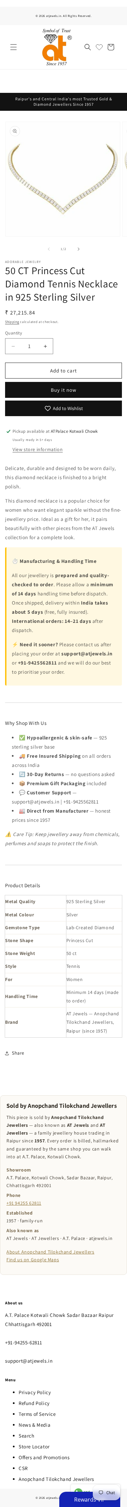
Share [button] (18, 1053)
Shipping (12, 322)
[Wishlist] (99, 47)
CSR (23, 1468)
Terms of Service (37, 1414)
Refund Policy (34, 1403)
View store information (38, 449)
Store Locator (34, 1446)
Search (27, 1435)
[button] (13, 47)
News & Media (34, 1425)
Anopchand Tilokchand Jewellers (56, 1479)
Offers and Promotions (44, 1457)
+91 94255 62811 (23, 1203)
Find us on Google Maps (32, 1260)
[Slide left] (48, 249)
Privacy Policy (35, 1392)
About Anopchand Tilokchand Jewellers (50, 1252)
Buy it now (64, 390)
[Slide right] (78, 249)
